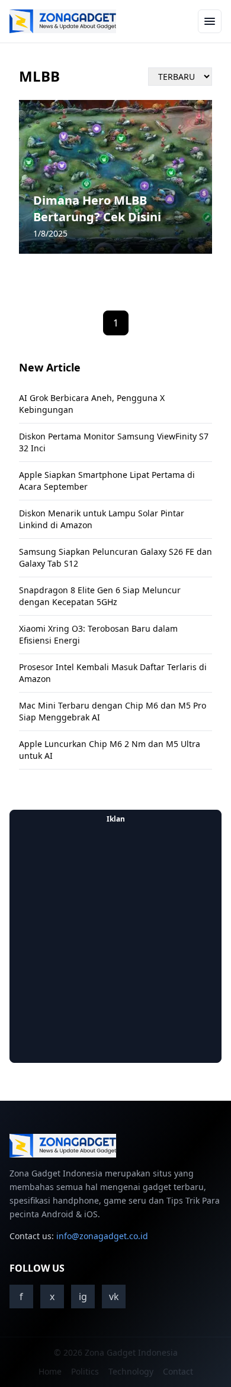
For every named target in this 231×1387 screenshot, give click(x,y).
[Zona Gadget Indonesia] (62, 21)
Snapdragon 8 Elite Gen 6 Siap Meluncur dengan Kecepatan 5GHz (100, 595)
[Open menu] (210, 21)
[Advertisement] (115, 943)
